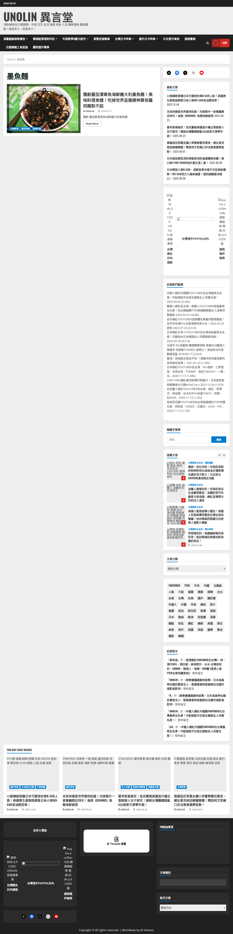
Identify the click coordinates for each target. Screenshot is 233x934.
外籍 (183, 604)
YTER (187, 585)
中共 (197, 585)
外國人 (173, 604)
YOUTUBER (174, 585)
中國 (206, 585)
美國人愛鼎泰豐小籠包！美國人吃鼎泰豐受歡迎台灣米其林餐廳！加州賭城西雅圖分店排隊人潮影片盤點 (176, 493)
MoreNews (129, 930)
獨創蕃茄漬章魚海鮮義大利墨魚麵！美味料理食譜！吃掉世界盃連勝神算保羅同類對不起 (44, 108)
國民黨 (211, 598)
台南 (171, 598)
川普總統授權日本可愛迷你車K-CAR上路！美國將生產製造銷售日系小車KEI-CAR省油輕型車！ (196, 98)
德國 (171, 611)
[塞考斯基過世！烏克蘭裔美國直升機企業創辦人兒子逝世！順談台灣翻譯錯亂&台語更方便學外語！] (144, 774)
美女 (220, 623)
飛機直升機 (153, 787)
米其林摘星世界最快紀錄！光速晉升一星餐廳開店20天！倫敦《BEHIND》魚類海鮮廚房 (195, 113)
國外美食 (25, 128)
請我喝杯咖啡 (222, 253)
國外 (200, 598)
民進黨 (202, 617)
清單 (213, 617)
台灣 (181, 598)
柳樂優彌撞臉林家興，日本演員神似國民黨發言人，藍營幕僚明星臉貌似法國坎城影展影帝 (195, 684)
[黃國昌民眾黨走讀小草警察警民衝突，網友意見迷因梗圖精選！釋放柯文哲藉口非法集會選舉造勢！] (200, 774)
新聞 (203, 611)
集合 (220, 629)
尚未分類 (209, 529)
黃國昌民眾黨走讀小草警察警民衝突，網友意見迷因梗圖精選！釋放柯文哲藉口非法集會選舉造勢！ (195, 147)
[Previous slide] (219, 455)
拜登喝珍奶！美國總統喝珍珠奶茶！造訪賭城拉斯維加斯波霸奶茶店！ (176, 515)
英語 (200, 629)
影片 (213, 604)
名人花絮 (126, 787)
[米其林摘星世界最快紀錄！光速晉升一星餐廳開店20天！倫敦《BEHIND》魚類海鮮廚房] (89, 774)
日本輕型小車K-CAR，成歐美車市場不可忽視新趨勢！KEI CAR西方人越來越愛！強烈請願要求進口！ (196, 173)
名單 (190, 598)
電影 (171, 636)
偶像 (200, 592)
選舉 (210, 629)
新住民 (192, 611)
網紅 (190, 623)
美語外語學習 (139, 787)
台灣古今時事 (123, 39)
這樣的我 (37, 128)
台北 (220, 592)
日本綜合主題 (27, 787)
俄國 (190, 592)
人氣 (171, 592)
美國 (210, 623)
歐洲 (190, 617)
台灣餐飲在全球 (195, 463)
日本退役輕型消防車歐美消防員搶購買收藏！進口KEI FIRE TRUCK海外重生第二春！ (195, 160)
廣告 (203, 604)
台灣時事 (182, 787)
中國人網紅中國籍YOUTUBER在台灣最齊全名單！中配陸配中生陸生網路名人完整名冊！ (196, 715)
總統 (200, 623)
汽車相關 (41, 787)
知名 (181, 623)
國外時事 (209, 507)
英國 (190, 629)
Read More (93, 124)
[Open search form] (207, 43)
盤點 (171, 623)
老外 (181, 629)
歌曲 (181, 617)
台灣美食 (14, 128)
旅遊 (213, 611)
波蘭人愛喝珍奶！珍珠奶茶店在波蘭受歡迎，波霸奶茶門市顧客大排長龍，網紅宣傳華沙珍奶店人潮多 (176, 471)
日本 (171, 617)
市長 (193, 604)
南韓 (210, 592)
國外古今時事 (147, 39)
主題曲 (218, 585)
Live (224, 43)
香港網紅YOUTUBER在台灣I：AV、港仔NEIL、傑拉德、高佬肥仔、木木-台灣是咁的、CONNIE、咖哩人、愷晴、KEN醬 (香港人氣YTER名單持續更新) (196, 666)
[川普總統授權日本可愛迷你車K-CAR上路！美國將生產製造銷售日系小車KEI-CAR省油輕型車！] (33, 774)
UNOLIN (90, 111)
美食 (171, 629)
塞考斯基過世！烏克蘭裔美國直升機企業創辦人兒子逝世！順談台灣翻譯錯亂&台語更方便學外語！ (195, 131)
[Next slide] (224, 455)
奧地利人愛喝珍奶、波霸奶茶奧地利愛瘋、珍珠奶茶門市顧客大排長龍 (176, 537)
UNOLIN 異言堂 (38, 16)
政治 (181, 611)
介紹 (181, 592)
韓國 (181, 636)
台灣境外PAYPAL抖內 (195, 239)
